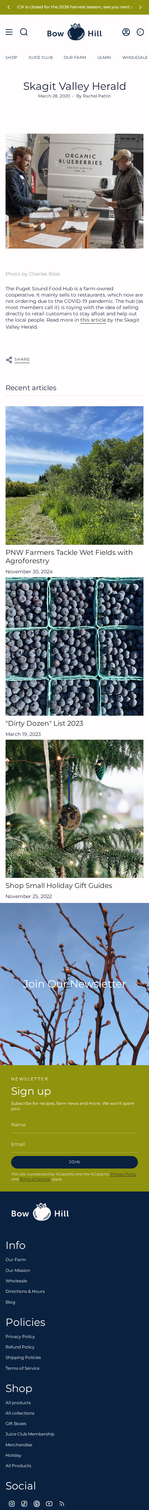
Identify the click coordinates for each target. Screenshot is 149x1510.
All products (18, 1402)
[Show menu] (9, 32)
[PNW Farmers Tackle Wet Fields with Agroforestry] (74, 475)
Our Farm (16, 1259)
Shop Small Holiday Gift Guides (59, 885)
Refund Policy (20, 1347)
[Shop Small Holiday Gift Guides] (74, 809)
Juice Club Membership (30, 1434)
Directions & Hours (25, 1291)
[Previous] (9, 7)
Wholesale (16, 1280)
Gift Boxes (16, 1423)
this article (93, 320)
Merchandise (19, 1444)
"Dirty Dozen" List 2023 (44, 723)
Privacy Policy (123, 1174)
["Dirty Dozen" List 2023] (74, 646)
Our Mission (18, 1270)
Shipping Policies (23, 1357)
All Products (18, 1465)
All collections (20, 1413)
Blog (10, 1302)
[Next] (140, 7)
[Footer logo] (40, 1212)
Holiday (13, 1455)
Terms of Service (35, 1179)
